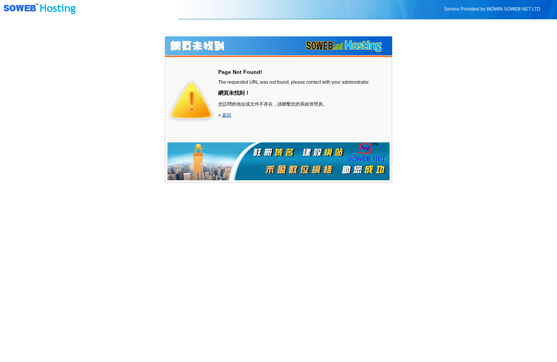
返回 (226, 115)
